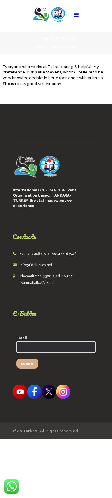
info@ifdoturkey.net (36, 265)
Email (21, 338)
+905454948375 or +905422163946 (48, 254)
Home (40, 47)
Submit (27, 364)
